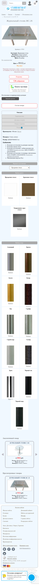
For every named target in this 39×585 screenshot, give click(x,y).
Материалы (6, 533)
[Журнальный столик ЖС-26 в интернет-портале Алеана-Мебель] (19, 35)
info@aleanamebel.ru (25, 548)
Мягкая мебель (7, 510)
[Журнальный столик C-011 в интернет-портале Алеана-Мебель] (19, 450)
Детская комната (8, 518)
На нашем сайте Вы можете (19, 90)
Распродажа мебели (26, 521)
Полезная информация (9, 536)
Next (36, 454)
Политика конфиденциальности (12, 539)
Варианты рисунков (18, 150)
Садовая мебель (25, 518)
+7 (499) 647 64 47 (18, 8)
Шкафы (23, 516)
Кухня (5, 516)
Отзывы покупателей (9, 531)
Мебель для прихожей (27, 513)
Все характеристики (7, 60)
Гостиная (5, 513)
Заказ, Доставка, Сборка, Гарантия (13, 525)
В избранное (19, 81)
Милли (19, 131)
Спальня (5, 521)
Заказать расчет (10, 98)
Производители (7, 542)
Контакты (6, 528)
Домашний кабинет (26, 510)
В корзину (19, 77)
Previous (3, 454)
